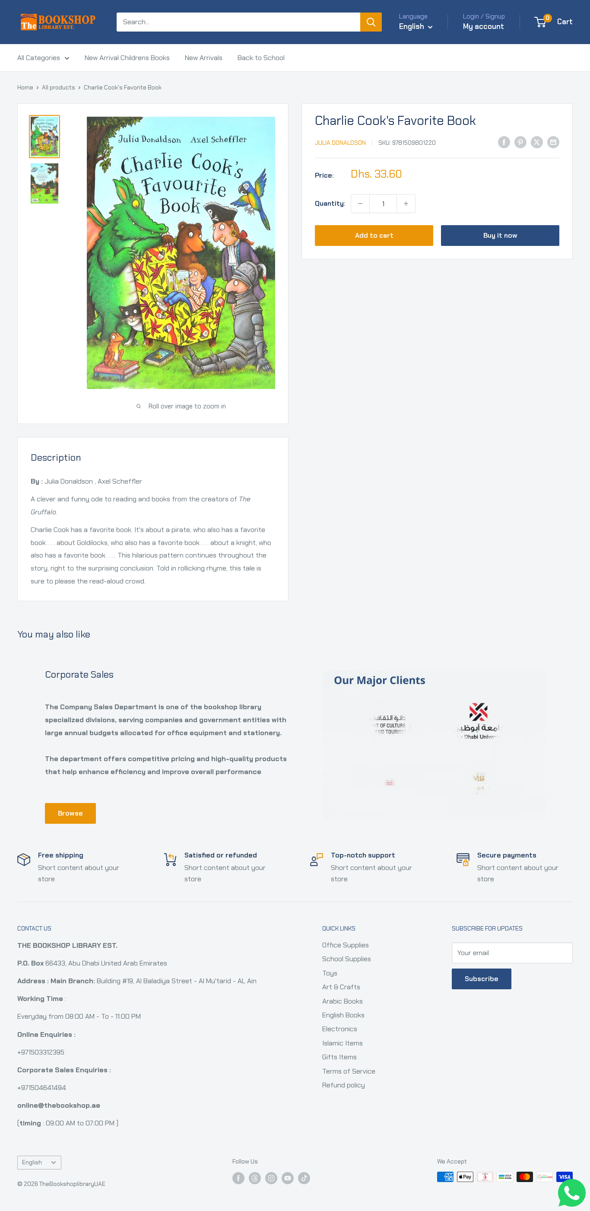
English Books (343, 1015)
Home (25, 87)
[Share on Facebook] (504, 141)
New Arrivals (203, 57)
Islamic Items (342, 1043)
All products (58, 87)
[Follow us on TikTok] (304, 1178)
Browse (70, 813)
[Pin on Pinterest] (520, 141)
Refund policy (343, 1085)
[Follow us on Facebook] (238, 1178)
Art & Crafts (341, 986)
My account (483, 26)
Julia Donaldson (340, 143)
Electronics (339, 1028)
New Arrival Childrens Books (127, 57)
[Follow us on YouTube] (288, 1178)
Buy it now (500, 235)
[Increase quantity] (406, 203)
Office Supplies (345, 945)
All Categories (38, 57)
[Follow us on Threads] (255, 1178)
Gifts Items (339, 1056)
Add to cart (374, 235)
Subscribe (481, 978)
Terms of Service (348, 1071)
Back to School (261, 57)
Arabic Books (342, 1001)
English (32, 1162)
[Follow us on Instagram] (271, 1178)
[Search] (371, 22)
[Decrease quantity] (360, 203)
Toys (329, 973)
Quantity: (330, 203)
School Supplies (346, 958)
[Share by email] (553, 141)
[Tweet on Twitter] (537, 141)
